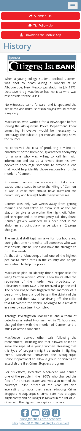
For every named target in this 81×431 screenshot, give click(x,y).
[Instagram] (46, 414)
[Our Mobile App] (56, 414)
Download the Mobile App (42, 35)
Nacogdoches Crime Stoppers (41, 419)
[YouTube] (35, 414)
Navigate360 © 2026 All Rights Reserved (40, 423)
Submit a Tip (42, 16)
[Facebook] (25, 414)
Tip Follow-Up (42, 25)
